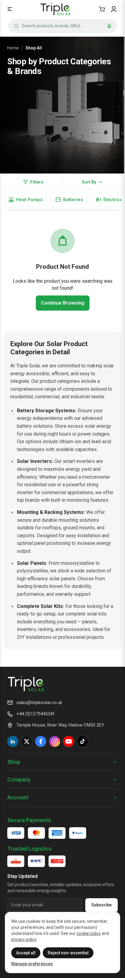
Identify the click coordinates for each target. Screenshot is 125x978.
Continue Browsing (62, 303)
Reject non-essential (68, 952)
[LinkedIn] (12, 741)
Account (18, 797)
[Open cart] (102, 9)
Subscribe (101, 904)
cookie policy (88, 933)
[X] (26, 741)
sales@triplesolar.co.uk (39, 702)
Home (13, 48)
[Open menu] (10, 9)
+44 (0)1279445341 (35, 714)
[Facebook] (40, 741)
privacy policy (23, 939)
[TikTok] (82, 741)
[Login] (113, 9)
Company (19, 779)
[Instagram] (54, 741)
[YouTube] (68, 741)
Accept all (25, 952)
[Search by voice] (109, 26)
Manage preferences (32, 963)
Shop (13, 762)
